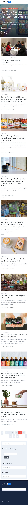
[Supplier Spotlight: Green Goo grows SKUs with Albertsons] (14, 282)
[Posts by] (2, 28)
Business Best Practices (5, 8)
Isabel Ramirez (4, 424)
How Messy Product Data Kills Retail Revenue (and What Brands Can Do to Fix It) (13, 15)
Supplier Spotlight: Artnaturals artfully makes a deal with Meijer (14, 336)
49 (17, 436)
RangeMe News (15, 57)
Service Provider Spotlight (14, 8)
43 (16, 432)
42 (12, 432)
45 (23, 432)
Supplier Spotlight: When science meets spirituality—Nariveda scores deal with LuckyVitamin (13, 376)
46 (10, 436)
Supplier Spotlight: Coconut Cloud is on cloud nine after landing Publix (14, 260)
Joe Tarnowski (6, 28)
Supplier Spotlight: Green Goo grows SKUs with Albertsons (13, 297)
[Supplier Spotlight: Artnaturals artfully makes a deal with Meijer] (14, 321)
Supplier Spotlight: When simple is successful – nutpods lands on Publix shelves (13, 414)
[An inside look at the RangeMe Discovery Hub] (14, 47)
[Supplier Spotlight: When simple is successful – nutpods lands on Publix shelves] (14, 399)
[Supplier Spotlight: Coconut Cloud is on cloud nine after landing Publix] (14, 245)
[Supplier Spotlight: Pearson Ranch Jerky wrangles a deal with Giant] (14, 209)
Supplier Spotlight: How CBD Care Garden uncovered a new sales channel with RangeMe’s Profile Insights (13, 99)
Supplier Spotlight (4, 94)
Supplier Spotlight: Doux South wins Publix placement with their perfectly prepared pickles (13, 138)
